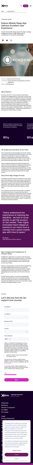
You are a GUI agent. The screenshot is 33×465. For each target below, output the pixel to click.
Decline (16, 458)
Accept (16, 454)
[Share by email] (7, 40)
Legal (3, 416)
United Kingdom (10, 84)
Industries (4, 403)
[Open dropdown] (30, 6)
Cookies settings (16, 450)
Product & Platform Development (16, 80)
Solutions (4, 405)
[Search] (21, 6)
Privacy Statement (7, 419)
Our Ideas (4, 412)
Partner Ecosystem (8, 408)
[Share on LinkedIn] (2, 40)
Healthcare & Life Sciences (13, 79)
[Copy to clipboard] (11, 40)
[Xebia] (4, 6)
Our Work (4, 410)
